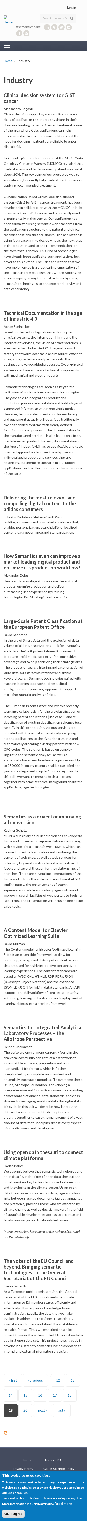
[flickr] (69, 27)
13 (73, 1380)
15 (25, 1395)
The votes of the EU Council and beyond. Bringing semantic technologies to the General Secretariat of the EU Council (39, 1269)
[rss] (26, 33)
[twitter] (61, 27)
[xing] (54, 27)
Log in (71, 7)
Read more (63, 1503)
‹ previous (35, 1380)
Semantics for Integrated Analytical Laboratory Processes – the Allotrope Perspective (43, 1033)
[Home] (9, 19)
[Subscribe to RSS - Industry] (43, 1433)
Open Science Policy (59, 1469)
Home (8, 61)
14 (11, 1395)
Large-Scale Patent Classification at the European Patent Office (43, 624)
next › (42, 1410)
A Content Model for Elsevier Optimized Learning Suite (36, 933)
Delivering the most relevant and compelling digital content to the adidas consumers (40, 503)
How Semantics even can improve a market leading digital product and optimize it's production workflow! (42, 561)
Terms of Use (54, 1460)
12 (58, 1380)
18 (70, 1395)
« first (13, 1380)
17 (55, 1395)
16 (40, 1395)
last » (61, 1410)
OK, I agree (13, 1514)
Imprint (28, 1460)
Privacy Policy (23, 1469)
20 (25, 1410)
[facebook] (19, 33)
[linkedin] (47, 27)
